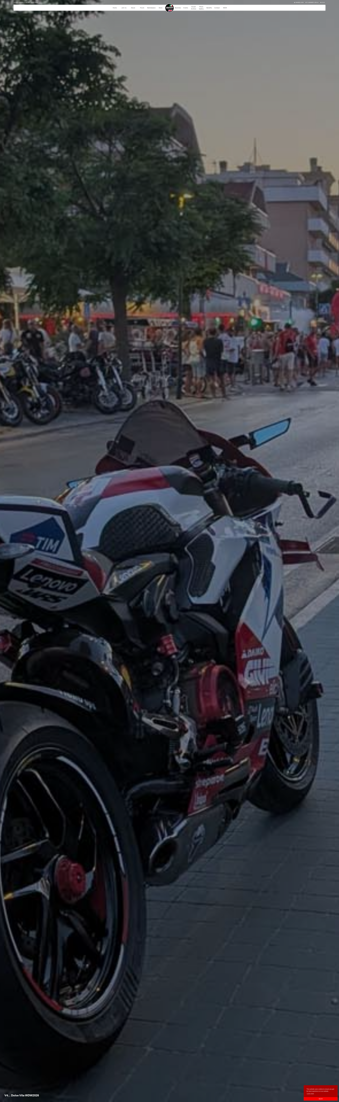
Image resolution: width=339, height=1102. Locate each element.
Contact (217, 8)
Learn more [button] (310, 1093)
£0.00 (323, 2)
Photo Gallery (201, 8)
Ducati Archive (193, 8)
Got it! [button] (321, 1099)
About (133, 8)
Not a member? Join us (311, 2)
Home (115, 8)
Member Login (299, 2)
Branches (178, 8)
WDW (225, 8)
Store (160, 8)
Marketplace (151, 8)
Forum (142, 8)
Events (185, 8)
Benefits (209, 8)
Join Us (123, 8)
